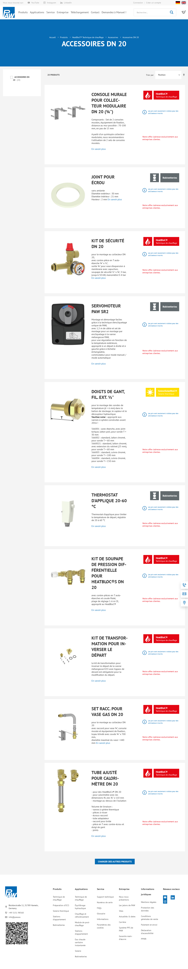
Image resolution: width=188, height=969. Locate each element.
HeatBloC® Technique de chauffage (88, 37)
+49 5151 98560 (16, 912)
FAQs (99, 908)
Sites (121, 911)
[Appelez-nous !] (184, 585)
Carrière (122, 922)
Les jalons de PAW (127, 905)
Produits (64, 37)
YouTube (35, 2)
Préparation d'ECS (61, 905)
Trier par (150, 75)
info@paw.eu (15, 917)
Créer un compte (153, 2)
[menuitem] (23, 12)
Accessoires (113, 37)
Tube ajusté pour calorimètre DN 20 (105, 778)
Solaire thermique (61, 911)
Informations (102, 919)
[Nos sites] (184, 602)
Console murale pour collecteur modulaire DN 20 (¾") (109, 102)
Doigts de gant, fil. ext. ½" (108, 394)
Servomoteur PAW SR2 (106, 308)
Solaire (78, 951)
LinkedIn (68, 2)
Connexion (138, 2)
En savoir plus (99, 148)
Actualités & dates (127, 916)
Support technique (105, 896)
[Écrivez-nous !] (184, 594)
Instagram (51, 2)
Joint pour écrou (103, 179)
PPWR (143, 939)
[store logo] (9, 12)
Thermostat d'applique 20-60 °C (109, 500)
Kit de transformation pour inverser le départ (110, 646)
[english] (183, 2)
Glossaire (101, 913)
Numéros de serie (105, 902)
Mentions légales (148, 902)
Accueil (52, 37)
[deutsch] (178, 2)
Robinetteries (59, 925)
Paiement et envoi (149, 924)
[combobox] (155, 12)
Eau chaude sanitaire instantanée (80, 942)
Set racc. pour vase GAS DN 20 (107, 711)
